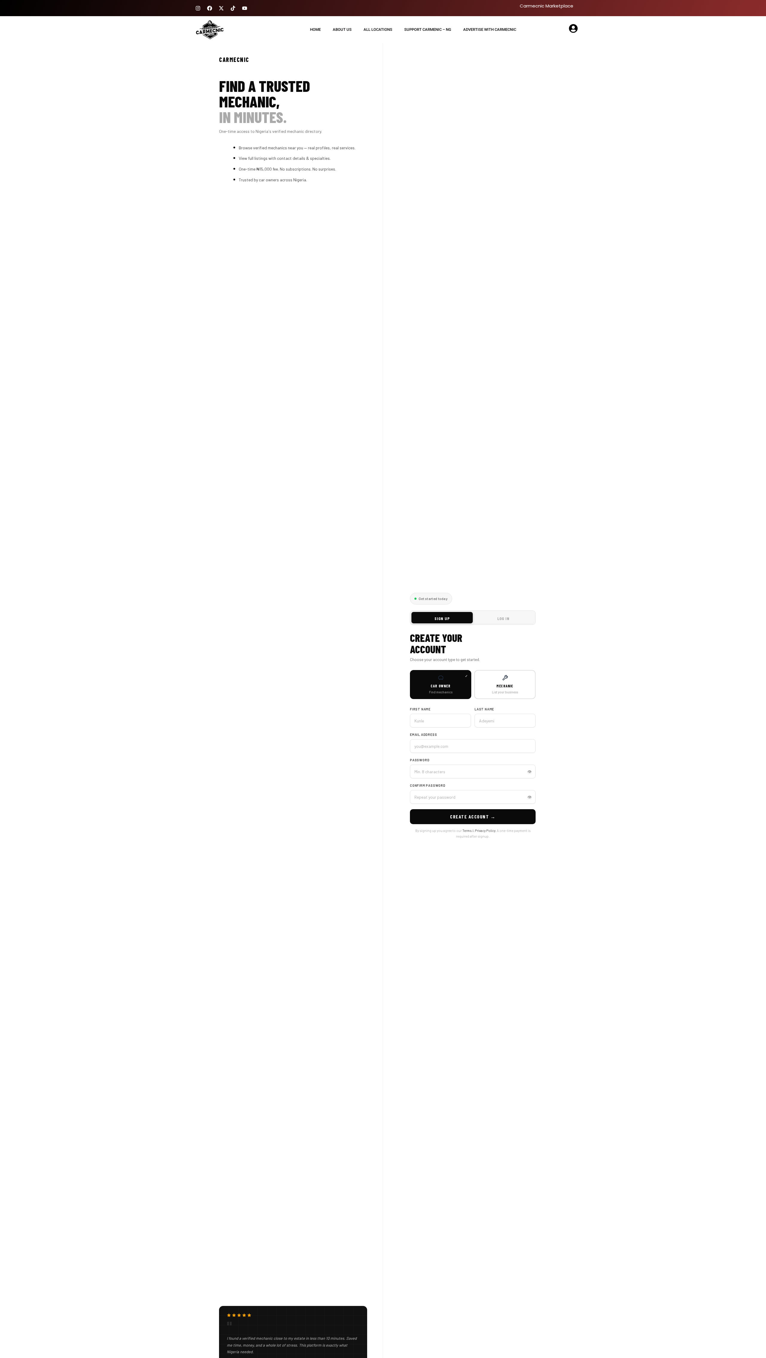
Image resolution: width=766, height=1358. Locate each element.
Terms (467, 830)
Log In (503, 618)
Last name (484, 709)
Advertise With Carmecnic (489, 29)
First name (420, 709)
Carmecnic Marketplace (546, 6)
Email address (423, 734)
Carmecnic (234, 59)
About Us (342, 29)
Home (315, 29)
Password (419, 760)
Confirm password (428, 785)
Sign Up (442, 618)
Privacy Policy (485, 830)
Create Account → (473, 816)
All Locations (378, 29)
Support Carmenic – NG (427, 29)
